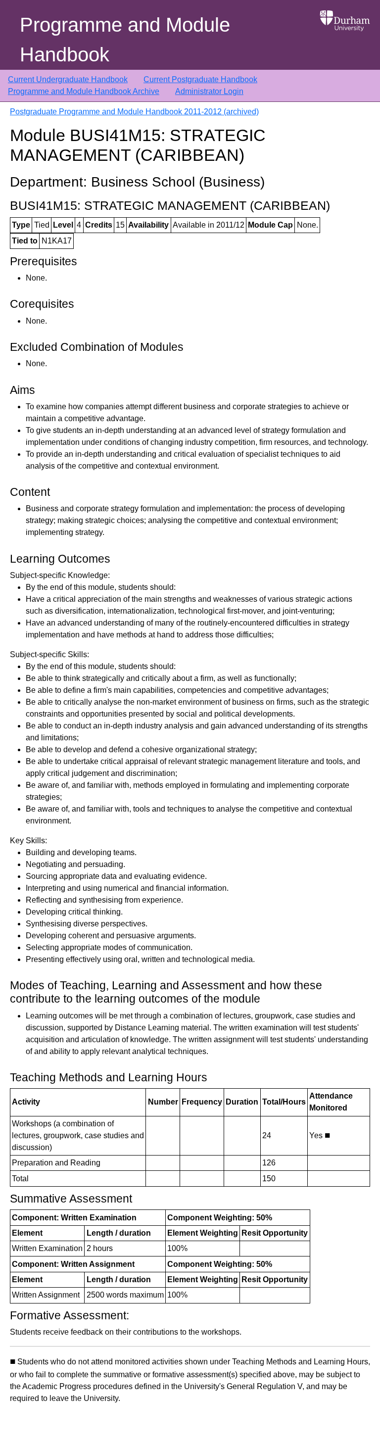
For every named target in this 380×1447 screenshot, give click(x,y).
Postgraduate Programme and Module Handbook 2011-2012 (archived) (134, 111)
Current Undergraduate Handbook (68, 79)
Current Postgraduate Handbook (200, 79)
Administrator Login (209, 91)
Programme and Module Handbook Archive (83, 91)
